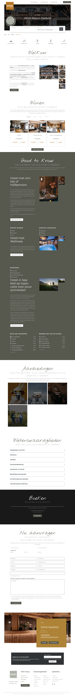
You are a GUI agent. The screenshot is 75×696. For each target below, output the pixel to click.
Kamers (34, 5)
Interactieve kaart (13, 683)
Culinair (11, 172)
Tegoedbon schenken (13, 681)
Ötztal (35, 684)
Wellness (12, 174)
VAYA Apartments (24, 677)
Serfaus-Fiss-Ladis (47, 679)
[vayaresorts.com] (10, 6)
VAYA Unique (23, 679)
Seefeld (12, 34)
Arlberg (35, 675)
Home (5, 34)
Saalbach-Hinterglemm (46, 676)
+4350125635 (45, 635)
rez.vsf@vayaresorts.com (49, 637)
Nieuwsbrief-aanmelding (58, 679)
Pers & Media (55, 677)
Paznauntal (36, 686)
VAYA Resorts (23, 675)
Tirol (8, 34)
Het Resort (21, 5)
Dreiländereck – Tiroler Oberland (37, 678)
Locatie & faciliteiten (49, 5)
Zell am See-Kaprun (45, 682)
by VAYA (22, 681)
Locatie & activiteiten (14, 175)
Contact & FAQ (65, 5)
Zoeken (54, 675)
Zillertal (44, 684)
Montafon (36, 682)
